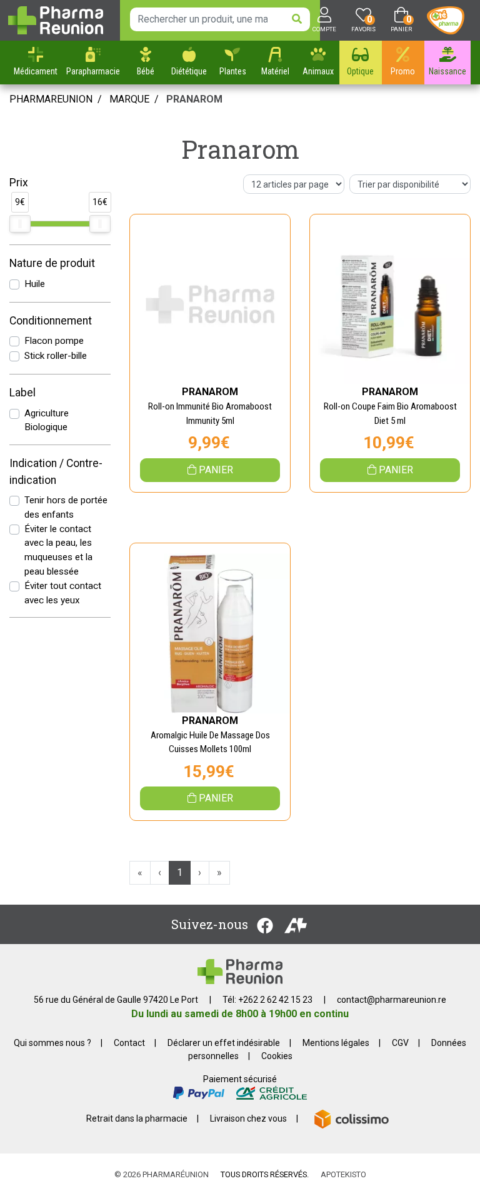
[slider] (20, 224)
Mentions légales (335, 1043)
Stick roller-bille (55, 355)
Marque (129, 99)
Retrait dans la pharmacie (137, 1118)
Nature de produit (52, 263)
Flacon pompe (54, 340)
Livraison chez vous (248, 1118)
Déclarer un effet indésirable (224, 1043)
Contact (129, 1043)
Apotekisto (343, 1174)
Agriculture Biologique (46, 420)
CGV (400, 1043)
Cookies (276, 1056)
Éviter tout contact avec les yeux (62, 593)
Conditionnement (50, 320)
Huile (34, 283)
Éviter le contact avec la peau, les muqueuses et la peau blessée (58, 550)
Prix (18, 182)
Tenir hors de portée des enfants (66, 507)
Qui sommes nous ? (52, 1043)
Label (22, 392)
